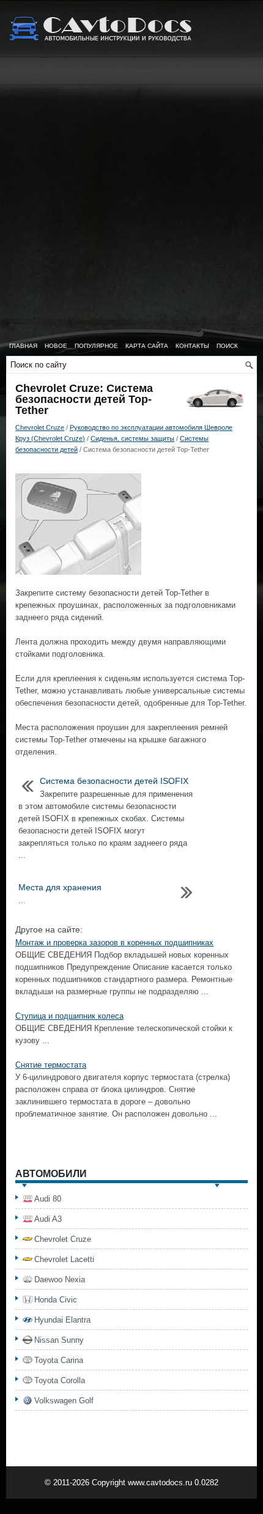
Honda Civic (55, 1299)
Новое (56, 345)
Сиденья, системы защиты (132, 438)
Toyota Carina (58, 1360)
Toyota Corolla (59, 1380)
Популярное (96, 345)
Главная (23, 345)
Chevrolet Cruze (39, 427)
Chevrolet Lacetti (64, 1259)
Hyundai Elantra (62, 1319)
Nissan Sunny (59, 1340)
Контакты (192, 345)
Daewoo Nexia (59, 1279)
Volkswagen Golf (64, 1400)
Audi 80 (47, 1198)
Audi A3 (48, 1219)
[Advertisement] (131, 198)
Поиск (227, 345)
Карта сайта (146, 345)
